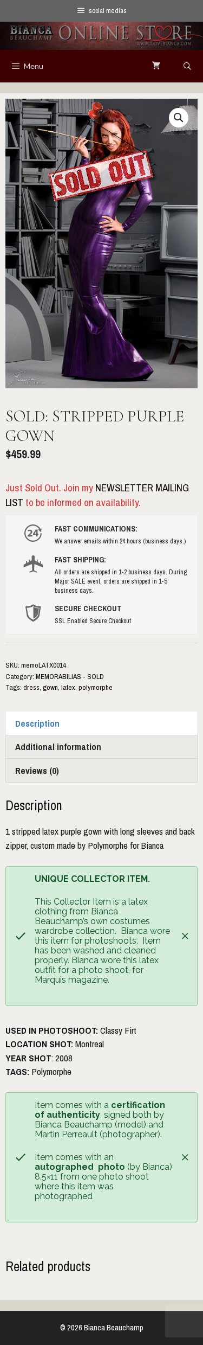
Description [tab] (37, 723)
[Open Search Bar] (187, 66)
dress (31, 687)
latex (68, 687)
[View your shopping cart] (156, 66)
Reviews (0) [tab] (37, 770)
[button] (178, 117)
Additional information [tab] (58, 746)
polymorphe (95, 687)
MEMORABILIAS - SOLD (70, 676)
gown (50, 687)
